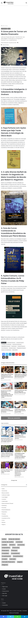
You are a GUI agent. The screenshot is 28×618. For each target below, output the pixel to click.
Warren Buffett (14, 349)
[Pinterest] (16, 354)
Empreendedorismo (6, 509)
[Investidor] (8, 3)
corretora (19, 542)
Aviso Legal (4, 595)
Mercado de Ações (12, 348)
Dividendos (4, 505)
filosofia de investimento (17, 344)
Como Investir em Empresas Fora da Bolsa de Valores (7, 411)
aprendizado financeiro (11, 342)
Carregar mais (14, 480)
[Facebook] (3, 354)
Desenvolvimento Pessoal (7, 503)
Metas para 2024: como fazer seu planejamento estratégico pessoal (7, 440)
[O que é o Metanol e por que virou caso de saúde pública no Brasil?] (7, 448)
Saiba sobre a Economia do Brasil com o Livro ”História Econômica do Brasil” (7, 376)
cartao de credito (7, 542)
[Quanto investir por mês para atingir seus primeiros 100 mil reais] (21, 385)
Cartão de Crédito (6, 495)
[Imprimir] (7, 357)
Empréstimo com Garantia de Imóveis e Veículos (20, 437)
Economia (4, 507)
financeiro (5, 550)
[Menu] (1, 3)
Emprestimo (4, 511)
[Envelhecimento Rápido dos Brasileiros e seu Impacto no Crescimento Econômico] (21, 465)
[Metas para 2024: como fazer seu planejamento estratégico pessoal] (7, 432)
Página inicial (5, 586)
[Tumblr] (13, 354)
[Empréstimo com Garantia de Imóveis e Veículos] (21, 430)
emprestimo (6, 547)
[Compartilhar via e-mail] (3, 357)
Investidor (25, 610)
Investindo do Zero (6, 518)
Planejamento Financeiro (21, 348)
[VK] (23, 354)
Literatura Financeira (21, 346)
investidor (5, 553)
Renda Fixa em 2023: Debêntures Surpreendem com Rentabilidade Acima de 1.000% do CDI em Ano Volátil (7, 394)
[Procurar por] (26, 3)
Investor (4, 602)
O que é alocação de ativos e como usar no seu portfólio (20, 411)
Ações (3, 488)
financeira (16, 547)
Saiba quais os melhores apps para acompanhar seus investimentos (21, 376)
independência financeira (5, 346)
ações (4, 539)
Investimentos (4, 28)
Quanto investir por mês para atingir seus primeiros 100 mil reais (21, 392)
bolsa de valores (14, 539)
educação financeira (20, 342)
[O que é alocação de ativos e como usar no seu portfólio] (21, 404)
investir (4, 559)
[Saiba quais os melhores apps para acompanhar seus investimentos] (21, 369)
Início (3, 25)
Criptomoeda (4, 501)
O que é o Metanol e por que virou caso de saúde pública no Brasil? (7, 455)
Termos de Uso (5, 591)
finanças (14, 550)
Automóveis (4, 490)
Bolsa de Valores (5, 492)
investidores (15, 553)
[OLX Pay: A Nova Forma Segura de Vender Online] (7, 465)
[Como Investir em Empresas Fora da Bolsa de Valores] (7, 404)
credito (4, 545)
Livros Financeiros (4, 348)
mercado (12, 559)
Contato (4, 588)
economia (21, 545)
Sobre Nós (4, 593)
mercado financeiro (8, 562)
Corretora (4, 499)
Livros (6, 25)
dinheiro (12, 545)
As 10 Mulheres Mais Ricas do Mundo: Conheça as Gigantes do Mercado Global (20, 455)
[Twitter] (7, 354)
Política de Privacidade (14, 612)
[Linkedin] (10, 354)
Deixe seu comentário (14, 418)
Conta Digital (4, 497)
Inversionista (5, 605)
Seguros (3, 524)
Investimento (6, 556)
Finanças (4, 514)
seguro (20, 562)
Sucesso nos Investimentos (6, 349)
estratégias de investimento (6, 344)
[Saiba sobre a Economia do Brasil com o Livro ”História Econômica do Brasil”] (7, 369)
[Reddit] (20, 354)
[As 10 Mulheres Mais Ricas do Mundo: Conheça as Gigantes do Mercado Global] (21, 448)
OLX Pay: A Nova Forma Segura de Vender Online (6, 471)
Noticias (3, 522)
